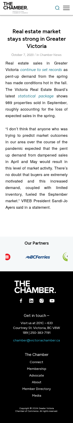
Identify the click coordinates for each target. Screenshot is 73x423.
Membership (36, 369)
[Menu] (64, 7)
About (36, 382)
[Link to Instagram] (41, 301)
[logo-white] (35, 287)
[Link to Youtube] (52, 301)
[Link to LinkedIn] (31, 301)
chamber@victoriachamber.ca (36, 340)
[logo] (29, 7)
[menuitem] (57, 7)
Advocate (36, 375)
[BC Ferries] (36, 257)
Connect (36, 362)
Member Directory (36, 389)
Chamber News (51, 55)
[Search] (57, 7)
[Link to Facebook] (21, 301)
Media (36, 395)
